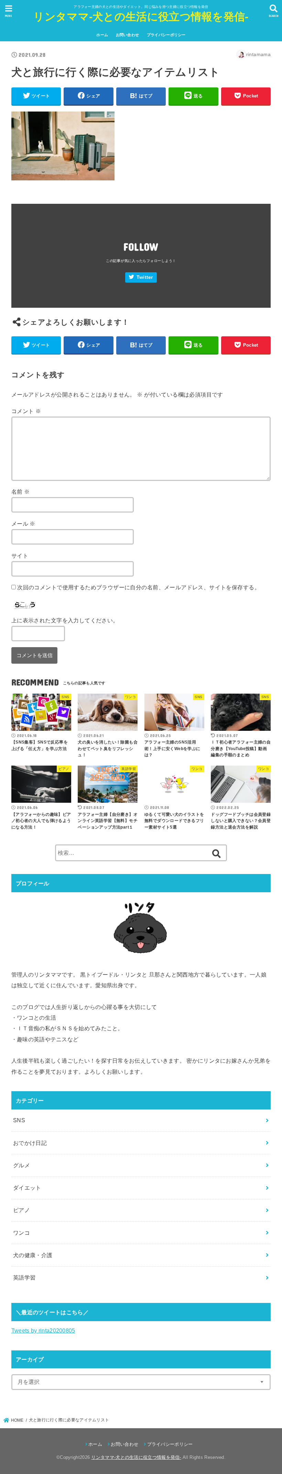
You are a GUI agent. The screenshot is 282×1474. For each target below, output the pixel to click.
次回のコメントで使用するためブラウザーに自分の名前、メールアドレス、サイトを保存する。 (138, 587)
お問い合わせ (127, 35)
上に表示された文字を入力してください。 (65, 620)
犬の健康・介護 (33, 1255)
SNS (19, 1120)
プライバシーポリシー (166, 35)
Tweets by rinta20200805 (43, 1330)
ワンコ (21, 1233)
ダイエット (27, 1188)
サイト (19, 555)
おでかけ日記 (30, 1143)
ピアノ (21, 1210)
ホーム (102, 35)
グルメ (21, 1165)
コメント (26, 411)
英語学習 (24, 1277)
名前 (20, 491)
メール (23, 523)
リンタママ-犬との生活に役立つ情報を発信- (140, 17)
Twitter (145, 277)
